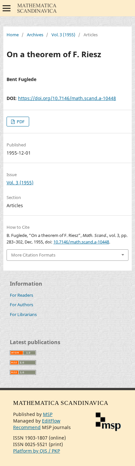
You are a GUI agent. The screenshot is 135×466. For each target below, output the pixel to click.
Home (13, 35)
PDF (20, 122)
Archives (35, 35)
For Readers (21, 295)
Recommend (27, 427)
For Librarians (23, 314)
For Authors (21, 305)
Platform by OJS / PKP (36, 451)
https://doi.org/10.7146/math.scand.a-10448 (67, 98)
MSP (47, 414)
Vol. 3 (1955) (63, 35)
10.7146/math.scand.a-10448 (81, 242)
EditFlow (51, 421)
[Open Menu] (6, 8)
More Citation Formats (33, 255)
